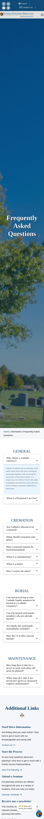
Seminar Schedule (10, 795)
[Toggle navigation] (42, 15)
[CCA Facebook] (4, 4)
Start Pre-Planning (10, 770)
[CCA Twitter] (8, 8)
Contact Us (27, 7)
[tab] (22, 459)
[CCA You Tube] (4, 8)
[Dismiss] (36, 804)
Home (24, 3)
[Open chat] (39, 814)
